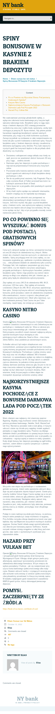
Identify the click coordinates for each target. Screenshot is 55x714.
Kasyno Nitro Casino (16, 102)
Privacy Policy (32, 703)
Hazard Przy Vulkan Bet (18, 110)
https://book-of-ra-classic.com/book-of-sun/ (20, 609)
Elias (10, 627)
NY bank (27, 698)
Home (5, 78)
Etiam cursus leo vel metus (23, 78)
